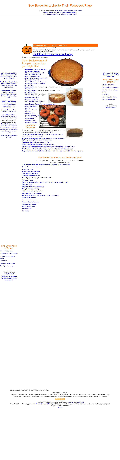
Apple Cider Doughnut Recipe (33, 101)
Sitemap (60, 407)
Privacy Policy (80, 402)
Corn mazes (25, 211)
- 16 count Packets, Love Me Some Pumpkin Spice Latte (9, 103)
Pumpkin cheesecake (31, 90)
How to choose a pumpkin (32, 76)
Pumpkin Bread (29, 85)
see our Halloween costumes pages (42, 132)
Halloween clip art (30, 113)
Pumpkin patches (26, 208)
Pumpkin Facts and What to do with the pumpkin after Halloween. (32, 116)
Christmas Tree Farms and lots (8, 253)
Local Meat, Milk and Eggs (30, 173)
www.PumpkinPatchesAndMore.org (43, 404)
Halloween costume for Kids (35, 142)
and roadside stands (32, 167)
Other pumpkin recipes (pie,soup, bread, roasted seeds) (41, 104)
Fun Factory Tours (27, 180)
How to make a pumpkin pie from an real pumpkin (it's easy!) (36, 70)
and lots (31, 175)
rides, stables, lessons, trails (32, 191)
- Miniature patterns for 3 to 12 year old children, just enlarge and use (53, 151)
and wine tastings (31, 189)
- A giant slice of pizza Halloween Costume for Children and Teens (47, 149)
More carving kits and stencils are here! (9, 136)
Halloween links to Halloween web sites (31, 121)
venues (29, 197)
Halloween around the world (33, 75)
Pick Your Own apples (6, 251)
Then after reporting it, (60, 14)
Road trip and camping (6, 266)
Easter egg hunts (27, 184)
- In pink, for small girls (38, 144)
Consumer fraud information (30, 202)
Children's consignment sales (31, 171)
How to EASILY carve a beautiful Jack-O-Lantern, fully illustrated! (36, 79)
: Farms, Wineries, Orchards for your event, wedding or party (45, 182)
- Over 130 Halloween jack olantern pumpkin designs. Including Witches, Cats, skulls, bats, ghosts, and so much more (8, 128)
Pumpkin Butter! (29, 89)
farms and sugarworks (32, 193)
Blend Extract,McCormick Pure (9, 111)
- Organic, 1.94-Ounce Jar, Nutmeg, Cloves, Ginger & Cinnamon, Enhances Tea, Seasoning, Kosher (9, 94)
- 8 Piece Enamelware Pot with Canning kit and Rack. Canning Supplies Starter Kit (8, 75)
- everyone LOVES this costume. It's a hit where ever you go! (42, 135)
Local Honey (3, 260)
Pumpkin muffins (30, 87)
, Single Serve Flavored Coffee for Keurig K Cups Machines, (9, 84)
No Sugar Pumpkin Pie (31, 99)
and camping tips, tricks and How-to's (36, 178)
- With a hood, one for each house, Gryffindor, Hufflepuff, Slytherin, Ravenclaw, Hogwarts (43, 139)
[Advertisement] (60, 30)
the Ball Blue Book (9, 274)
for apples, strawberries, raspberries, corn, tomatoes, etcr (46, 164)
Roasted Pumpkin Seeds (32, 97)
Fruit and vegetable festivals (33, 186)
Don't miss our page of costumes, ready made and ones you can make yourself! (9, 116)
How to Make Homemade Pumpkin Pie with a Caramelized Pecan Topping (36, 82)
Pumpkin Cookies (30, 92)
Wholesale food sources (29, 204)
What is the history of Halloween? (34, 73)
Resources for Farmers (28, 206)
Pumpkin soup (29, 94)
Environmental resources (29, 200)
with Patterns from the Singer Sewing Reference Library (48, 146)
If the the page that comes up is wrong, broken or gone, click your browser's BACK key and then (62, 11)
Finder (27, 169)
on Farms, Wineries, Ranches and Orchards (40, 195)
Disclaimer (70, 402)
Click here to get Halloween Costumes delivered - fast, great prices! (9, 278)
